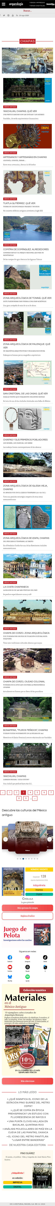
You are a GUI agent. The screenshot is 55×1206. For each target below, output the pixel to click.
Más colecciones (27, 1081)
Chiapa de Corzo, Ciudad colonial (24, 681)
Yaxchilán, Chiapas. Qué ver (20, 111)
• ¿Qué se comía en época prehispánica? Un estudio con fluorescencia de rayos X (28, 1113)
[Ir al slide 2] (20, 858)
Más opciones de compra (27, 908)
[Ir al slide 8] (37, 858)
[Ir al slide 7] (34, 858)
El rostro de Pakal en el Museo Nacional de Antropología (27, 60)
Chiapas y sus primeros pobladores (25, 439)
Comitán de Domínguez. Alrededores (26, 249)
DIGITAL (18, 1187)
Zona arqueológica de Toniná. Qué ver (27, 298)
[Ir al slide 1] (17, 858)
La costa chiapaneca (16, 587)
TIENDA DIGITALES (37, 6)
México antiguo (10, 107)
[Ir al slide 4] (26, 858)
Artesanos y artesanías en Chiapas (25, 157)
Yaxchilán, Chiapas (14, 776)
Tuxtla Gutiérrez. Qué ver (19, 203)
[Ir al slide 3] (23, 858)
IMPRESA (17, 1182)
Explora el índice (28, 916)
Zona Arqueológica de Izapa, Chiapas (26, 538)
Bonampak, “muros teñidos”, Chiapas (25, 730)
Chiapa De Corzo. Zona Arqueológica (26, 633)
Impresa (39, 890)
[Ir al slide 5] (29, 858)
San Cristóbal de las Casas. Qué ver (25, 393)
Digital (39, 894)
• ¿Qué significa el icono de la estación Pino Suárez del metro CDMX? (28, 1102)
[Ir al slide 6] (31, 858)
